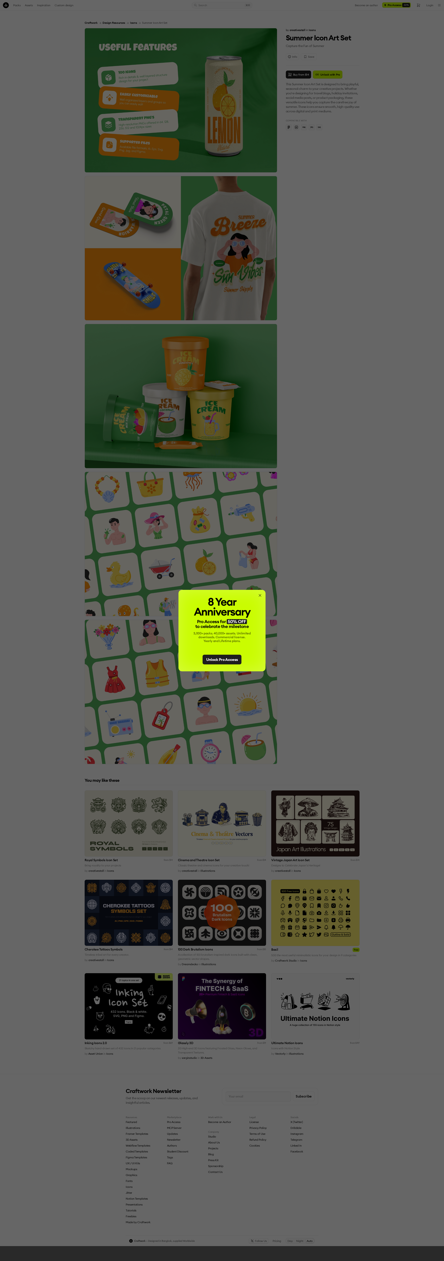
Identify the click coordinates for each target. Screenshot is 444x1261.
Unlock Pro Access (222, 659)
